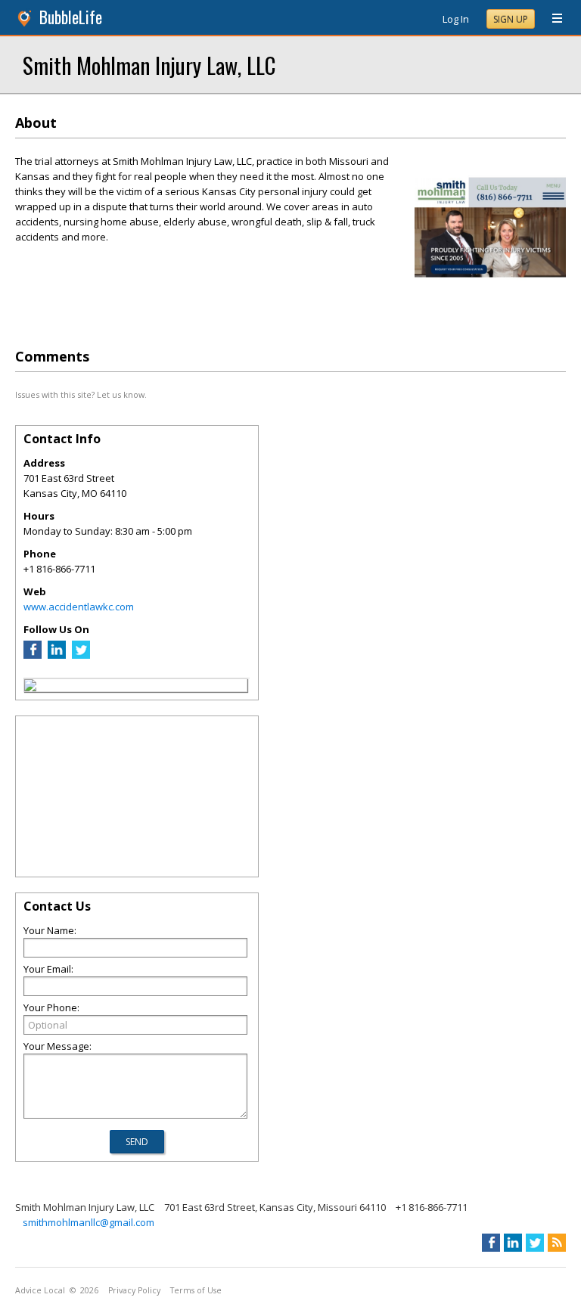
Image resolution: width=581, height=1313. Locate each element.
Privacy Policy (134, 1290)
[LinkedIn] (57, 655)
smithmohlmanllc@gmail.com (88, 1222)
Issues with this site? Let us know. (81, 394)
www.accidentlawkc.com (78, 606)
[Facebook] (32, 655)
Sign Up (510, 19)
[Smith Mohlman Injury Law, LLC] (30, 687)
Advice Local (40, 1290)
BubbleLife (70, 17)
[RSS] (557, 1243)
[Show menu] (551, 19)
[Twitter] (81, 655)
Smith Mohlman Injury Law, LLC (149, 64)
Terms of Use (196, 1290)
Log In (456, 19)
